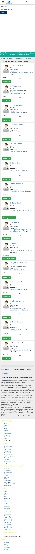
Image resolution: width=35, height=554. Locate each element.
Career (6, 427)
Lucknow (6, 501)
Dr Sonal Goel (15, 163)
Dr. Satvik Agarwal (16, 184)
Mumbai (6, 493)
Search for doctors (9, 453)
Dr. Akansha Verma (17, 301)
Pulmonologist (8, 527)
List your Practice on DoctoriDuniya (13, 535)
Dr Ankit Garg (15, 222)
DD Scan (6, 479)
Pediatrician (7, 524)
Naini (5, 448)
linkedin (6, 546)
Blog (5, 428)
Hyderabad (7, 500)
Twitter (6, 544)
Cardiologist (7, 514)
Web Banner (7, 480)
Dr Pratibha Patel (16, 124)
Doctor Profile (8, 469)
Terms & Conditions (9, 437)
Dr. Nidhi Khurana (16, 322)
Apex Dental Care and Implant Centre (21, 73)
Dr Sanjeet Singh (16, 282)
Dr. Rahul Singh (15, 203)
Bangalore (7, 498)
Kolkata (6, 496)
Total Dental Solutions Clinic (18, 329)
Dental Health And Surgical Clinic (20, 350)
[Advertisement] (17, 33)
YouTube (6, 549)
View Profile (6, 81)
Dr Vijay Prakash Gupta (18, 263)
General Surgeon (8, 519)
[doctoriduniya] (9, 3)
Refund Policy (7, 435)
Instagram (7, 547)
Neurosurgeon (8, 516)
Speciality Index (8, 458)
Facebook (6, 542)
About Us (6, 425)
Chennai (6, 495)
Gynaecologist (8, 521)
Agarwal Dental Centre (17, 191)
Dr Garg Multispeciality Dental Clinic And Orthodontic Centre (21, 230)
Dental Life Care (15, 270)
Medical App (7, 451)
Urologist (6, 526)
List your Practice (8, 470)
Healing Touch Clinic (16, 113)
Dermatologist (8, 522)
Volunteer (6, 432)
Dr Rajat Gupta (15, 86)
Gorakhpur (7, 508)
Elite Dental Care (15, 93)
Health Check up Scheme (10, 484)
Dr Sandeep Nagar (17, 65)
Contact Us (7, 430)
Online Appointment (9, 461)
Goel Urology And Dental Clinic (19, 170)
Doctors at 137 (14, 132)
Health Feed (7, 485)
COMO (6, 475)
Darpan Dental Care (16, 289)
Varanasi (6, 505)
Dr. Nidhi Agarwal (16, 342)
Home (5, 423)
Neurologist (7, 529)
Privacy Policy (7, 433)
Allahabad (7, 506)
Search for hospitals (9, 456)
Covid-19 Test (7, 449)
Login (27, 2)
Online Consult (8, 446)
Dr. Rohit (13, 243)
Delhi (5, 491)
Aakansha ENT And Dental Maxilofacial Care (18, 309)
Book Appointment (9, 218)
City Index (7, 459)
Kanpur (6, 503)
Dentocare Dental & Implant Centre (21, 210)
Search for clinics (8, 454)
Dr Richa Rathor (16, 144)
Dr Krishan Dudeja (16, 105)
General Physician (9, 517)
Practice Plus (7, 474)
